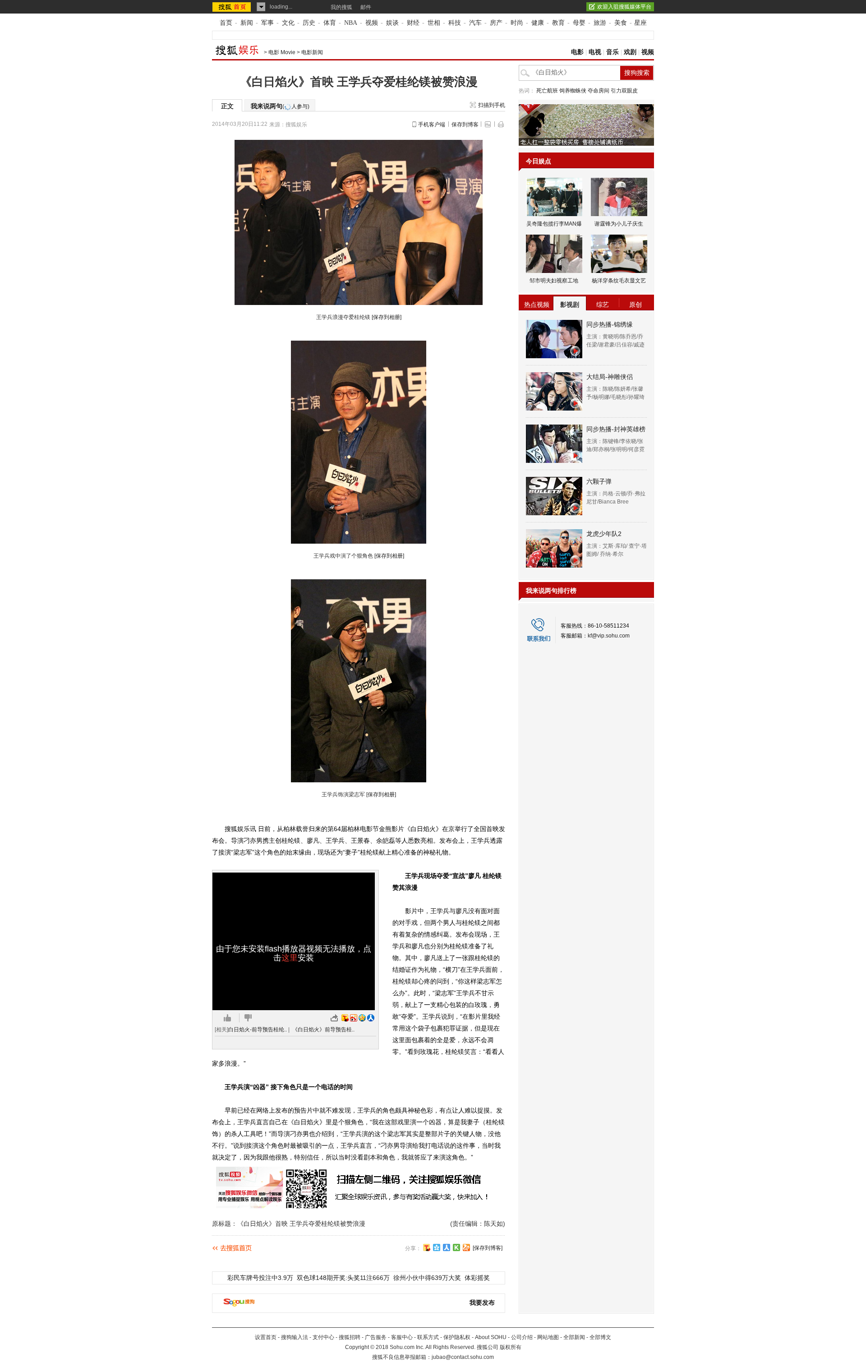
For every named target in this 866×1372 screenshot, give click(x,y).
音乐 (612, 52)
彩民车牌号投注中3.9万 (260, 1277)
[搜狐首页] (232, 7)
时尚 (517, 22)
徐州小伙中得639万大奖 (427, 1277)
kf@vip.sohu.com (609, 636)
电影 (577, 52)
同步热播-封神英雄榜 (615, 429)
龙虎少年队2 (604, 533)
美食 (620, 22)
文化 (288, 22)
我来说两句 (280, 106)
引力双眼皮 (624, 91)
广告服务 (376, 1337)
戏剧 (630, 52)
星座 (640, 22)
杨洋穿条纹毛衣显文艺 (619, 280)
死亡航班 (547, 91)
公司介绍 (522, 1337)
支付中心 (323, 1337)
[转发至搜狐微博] (345, 1017)
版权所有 (510, 1347)
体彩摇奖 (477, 1277)
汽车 (475, 22)
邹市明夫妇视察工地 (554, 280)
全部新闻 (574, 1337)
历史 (309, 22)
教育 (558, 22)
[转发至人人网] (370, 1017)
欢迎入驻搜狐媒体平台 (624, 7)
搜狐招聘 (349, 1337)
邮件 (365, 7)
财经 (413, 22)
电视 (595, 52)
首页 (226, 22)
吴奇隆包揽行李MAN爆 (554, 224)
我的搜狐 (341, 7)
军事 (267, 22)
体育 (329, 22)
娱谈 (392, 22)
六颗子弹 (599, 481)
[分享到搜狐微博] (426, 1247)
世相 (434, 22)
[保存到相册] (386, 317)
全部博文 (600, 1337)
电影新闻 (312, 52)
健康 (537, 22)
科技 (454, 22)
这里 (289, 957)
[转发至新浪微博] (353, 1017)
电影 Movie (281, 52)
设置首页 (265, 1337)
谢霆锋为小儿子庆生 (618, 224)
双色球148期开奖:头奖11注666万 (343, 1277)
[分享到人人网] (446, 1247)
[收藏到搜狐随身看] (456, 1247)
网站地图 (548, 1337)
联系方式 (428, 1337)
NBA (350, 22)
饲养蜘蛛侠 (572, 91)
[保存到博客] (487, 1248)
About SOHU (491, 1337)
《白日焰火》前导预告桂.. (323, 1029)
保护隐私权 (456, 1337)
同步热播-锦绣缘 (609, 324)
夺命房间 (598, 91)
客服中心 (402, 1337)
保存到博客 (465, 124)
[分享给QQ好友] (436, 1247)
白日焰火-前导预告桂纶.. (257, 1029)
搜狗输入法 (294, 1337)
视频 (371, 22)
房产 (496, 22)
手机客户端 (431, 124)
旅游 (600, 22)
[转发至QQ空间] (362, 1017)
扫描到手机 (491, 105)
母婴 (579, 22)
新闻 (246, 22)
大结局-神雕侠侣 (609, 376)
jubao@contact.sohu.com (463, 1357)
